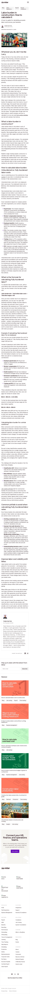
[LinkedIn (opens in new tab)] (12, 974)
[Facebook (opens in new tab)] (18, 974)
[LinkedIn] (25, 653)
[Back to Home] (4, 2)
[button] (28, 2)
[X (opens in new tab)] (15, 974)
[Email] (28, 653)
